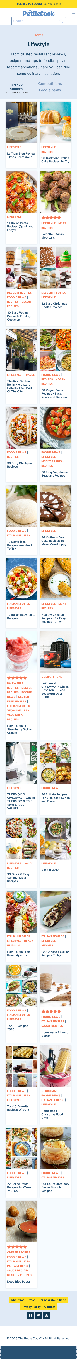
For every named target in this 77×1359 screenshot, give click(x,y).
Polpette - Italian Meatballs (52, 235)
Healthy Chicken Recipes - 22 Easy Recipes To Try (53, 618)
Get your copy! (52, 3)
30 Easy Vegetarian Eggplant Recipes (54, 473)
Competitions (50, 83)
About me (17, 1300)
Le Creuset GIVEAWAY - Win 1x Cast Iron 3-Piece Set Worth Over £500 (55, 690)
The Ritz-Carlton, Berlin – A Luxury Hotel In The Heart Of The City (19, 386)
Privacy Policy (31, 1307)
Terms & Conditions (52, 1300)
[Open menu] (73, 12)
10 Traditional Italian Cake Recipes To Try (55, 159)
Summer (47, 945)
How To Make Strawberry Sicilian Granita (20, 729)
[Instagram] (46, 1315)
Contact (49, 1307)
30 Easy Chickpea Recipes (19, 464)
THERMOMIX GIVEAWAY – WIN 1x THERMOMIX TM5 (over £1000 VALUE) (21, 801)
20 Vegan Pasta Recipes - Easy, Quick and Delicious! (55, 393)
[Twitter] (38, 1315)
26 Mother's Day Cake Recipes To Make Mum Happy (53, 540)
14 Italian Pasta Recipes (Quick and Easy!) (20, 226)
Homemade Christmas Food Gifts (52, 1114)
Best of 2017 (50, 869)
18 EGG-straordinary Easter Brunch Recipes (55, 1187)
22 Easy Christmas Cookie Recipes (54, 305)
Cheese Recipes (18, 1252)
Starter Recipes (19, 1274)
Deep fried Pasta (18, 1281)
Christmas (49, 1090)
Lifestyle (14, 147)
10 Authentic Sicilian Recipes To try (55, 953)
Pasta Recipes (17, 1265)
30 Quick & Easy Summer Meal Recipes (18, 877)
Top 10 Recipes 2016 (17, 1027)
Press (31, 1300)
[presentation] (21, 122)
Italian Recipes (18, 535)
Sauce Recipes (52, 1025)
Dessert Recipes (19, 292)
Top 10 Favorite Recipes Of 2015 (18, 1107)
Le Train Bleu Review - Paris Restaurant (21, 155)
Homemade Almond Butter (54, 1034)
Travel (29, 374)
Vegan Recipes (18, 710)
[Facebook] (30, 1315)
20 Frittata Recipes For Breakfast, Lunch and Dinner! (55, 797)
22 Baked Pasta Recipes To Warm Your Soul (19, 1187)
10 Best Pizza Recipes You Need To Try (19, 545)
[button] (43, 217)
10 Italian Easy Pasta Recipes (21, 616)
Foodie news (50, 90)
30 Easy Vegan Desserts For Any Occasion (19, 316)
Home (38, 35)
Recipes (47, 151)
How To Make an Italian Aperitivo (18, 953)
